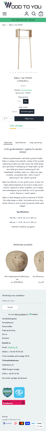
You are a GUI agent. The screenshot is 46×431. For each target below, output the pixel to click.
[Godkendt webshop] (7, 393)
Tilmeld (10, 307)
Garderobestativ (26, 90)
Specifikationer (20, 142)
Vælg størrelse (23, 97)
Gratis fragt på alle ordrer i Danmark (23, 20)
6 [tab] (23, 72)
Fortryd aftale (7, 326)
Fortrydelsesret (7, 322)
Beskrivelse (8, 142)
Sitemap (5, 416)
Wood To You (16, 420)
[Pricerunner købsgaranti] (13, 404)
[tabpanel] (23, 49)
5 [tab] (20, 72)
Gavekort (5, 338)
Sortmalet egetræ (27, 111)
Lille (19, 101)
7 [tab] (25, 72)
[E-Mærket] (19, 393)
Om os (4, 334)
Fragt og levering (36, 142)
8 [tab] (28, 72)
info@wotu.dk (13, 347)
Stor (25, 101)
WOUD (23, 86)
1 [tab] (10, 72)
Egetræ (14, 111)
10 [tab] (33, 72)
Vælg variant (23, 107)
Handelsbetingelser (9, 318)
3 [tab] (15, 72)
